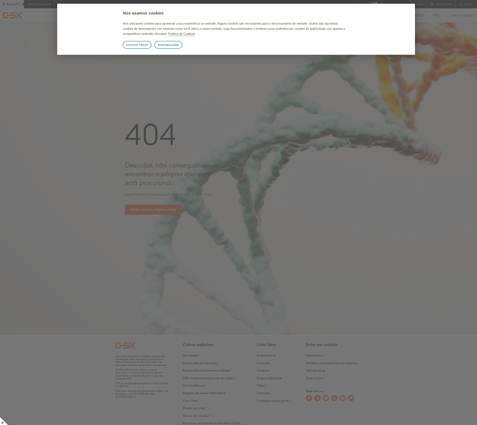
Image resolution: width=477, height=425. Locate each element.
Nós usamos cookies (143, 13)
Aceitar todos (137, 45)
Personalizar (168, 45)
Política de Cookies (181, 33)
